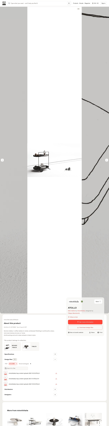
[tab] (6, 363)
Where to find (74, 317)
